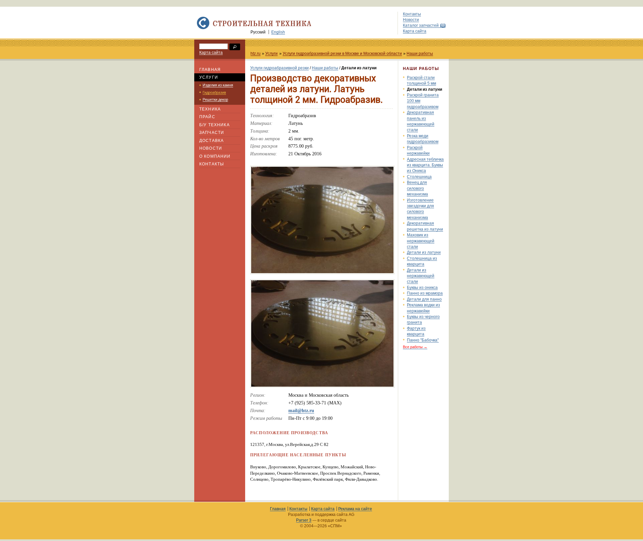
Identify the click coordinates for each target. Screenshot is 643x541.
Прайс (207, 116)
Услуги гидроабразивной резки (279, 68)
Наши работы (420, 53)
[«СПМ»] (252, 27)
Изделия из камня (218, 85)
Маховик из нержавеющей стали (420, 241)
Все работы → (415, 347)
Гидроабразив (214, 92)
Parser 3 (303, 520)
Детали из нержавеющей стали (420, 276)
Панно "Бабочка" (423, 340)
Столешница (419, 176)
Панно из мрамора (425, 293)
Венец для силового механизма (417, 188)
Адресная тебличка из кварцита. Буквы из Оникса (425, 165)
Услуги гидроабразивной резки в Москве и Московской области (342, 53)
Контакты (412, 14)
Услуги (271, 53)
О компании (215, 156)
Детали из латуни (424, 252)
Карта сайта (414, 31)
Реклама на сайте (355, 509)
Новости (411, 19)
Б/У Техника (214, 125)
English (278, 32)
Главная (210, 69)
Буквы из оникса (422, 287)
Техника (210, 109)
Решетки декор (215, 99)
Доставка (211, 140)
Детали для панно (424, 299)
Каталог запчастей (421, 25)
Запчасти (211, 132)
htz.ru (256, 53)
